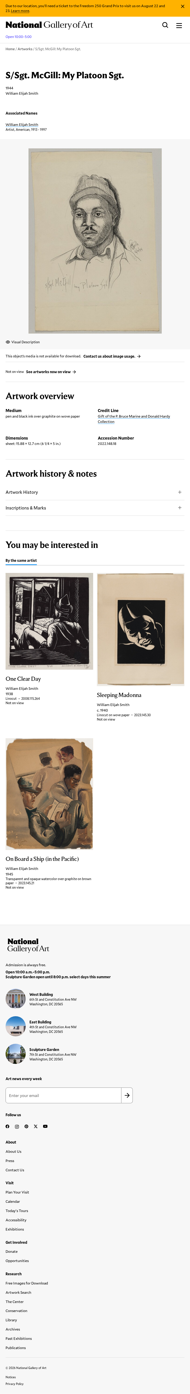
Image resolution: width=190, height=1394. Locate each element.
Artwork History (22, 492)
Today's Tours (17, 1210)
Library (11, 1319)
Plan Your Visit (17, 1192)
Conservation (16, 1310)
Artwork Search (18, 1292)
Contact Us (15, 1169)
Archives (13, 1329)
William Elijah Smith (22, 124)
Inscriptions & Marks (26, 508)
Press (10, 1160)
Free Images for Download (27, 1283)
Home (10, 49)
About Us (13, 1151)
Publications (16, 1347)
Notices (11, 1377)
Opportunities (17, 1260)
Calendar (13, 1201)
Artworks (25, 49)
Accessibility (16, 1219)
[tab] (21, 561)
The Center (15, 1301)
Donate (12, 1251)
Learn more (20, 10)
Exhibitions (15, 1229)
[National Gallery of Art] (95, 944)
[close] (182, 6)
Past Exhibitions (19, 1338)
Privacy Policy (15, 1384)
